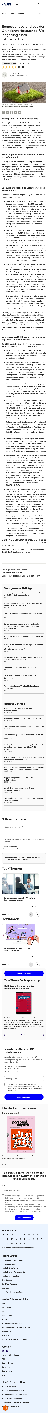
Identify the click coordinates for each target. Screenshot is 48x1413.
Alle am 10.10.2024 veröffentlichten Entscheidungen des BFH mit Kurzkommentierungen (23, 550)
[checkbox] (3, 839)
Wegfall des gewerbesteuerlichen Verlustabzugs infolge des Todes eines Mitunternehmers (24, 768)
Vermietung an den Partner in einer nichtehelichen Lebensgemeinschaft (23, 658)
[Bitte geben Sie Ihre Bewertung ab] (15, 67)
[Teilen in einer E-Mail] (3, 112)
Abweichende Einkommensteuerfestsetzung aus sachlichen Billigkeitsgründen (24, 758)
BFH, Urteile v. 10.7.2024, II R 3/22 (17, 540)
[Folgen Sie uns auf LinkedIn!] (3, 1351)
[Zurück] (31, 914)
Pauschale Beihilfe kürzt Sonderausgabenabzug (23, 636)
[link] (5, 13)
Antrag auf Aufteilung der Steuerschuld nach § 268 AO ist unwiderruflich (23, 614)
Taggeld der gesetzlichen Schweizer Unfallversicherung (18, 779)
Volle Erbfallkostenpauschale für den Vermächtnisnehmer (19, 789)
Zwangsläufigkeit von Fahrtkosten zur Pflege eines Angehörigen (23, 799)
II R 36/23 (42, 540)
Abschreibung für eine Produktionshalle (20, 667)
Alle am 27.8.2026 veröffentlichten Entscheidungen (18, 709)
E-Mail (4, 1186)
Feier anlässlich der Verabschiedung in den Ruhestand (21, 687)
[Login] (44, 4)
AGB (35, 1196)
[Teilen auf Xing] (15, 112)
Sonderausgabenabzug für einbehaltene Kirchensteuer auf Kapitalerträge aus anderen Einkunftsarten (22, 626)
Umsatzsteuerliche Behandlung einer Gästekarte (24, 726)
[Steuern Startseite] (7, 4)
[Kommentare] (23, 67)
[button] (10, 846)
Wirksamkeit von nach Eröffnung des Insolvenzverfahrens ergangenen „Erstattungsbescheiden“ (23, 646)
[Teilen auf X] (7, 112)
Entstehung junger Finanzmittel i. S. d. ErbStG (23, 718)
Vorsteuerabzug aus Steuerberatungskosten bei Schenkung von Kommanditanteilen (23, 735)
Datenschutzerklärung (13, 1200)
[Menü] (17, 4)
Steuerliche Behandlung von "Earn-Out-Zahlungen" (20, 677)
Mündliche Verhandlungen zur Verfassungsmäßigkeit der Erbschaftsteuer (23, 604)
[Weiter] (37, 914)
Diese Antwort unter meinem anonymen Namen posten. (24, 840)
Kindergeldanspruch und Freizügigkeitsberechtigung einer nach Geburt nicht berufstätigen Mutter (24, 747)
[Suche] (39, 4)
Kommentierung (9, 63)
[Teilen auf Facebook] (11, 112)
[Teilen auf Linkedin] (19, 112)
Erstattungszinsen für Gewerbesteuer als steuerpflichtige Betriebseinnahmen (23, 594)
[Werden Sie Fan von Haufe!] (7, 1351)
